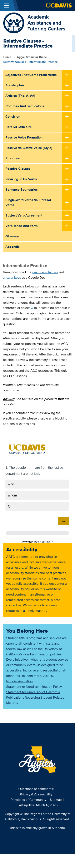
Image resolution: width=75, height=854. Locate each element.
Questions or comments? (36, 788)
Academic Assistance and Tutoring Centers (46, 23)
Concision (12, 116)
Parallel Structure (18, 127)
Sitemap (56, 799)
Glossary (12, 236)
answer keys (12, 277)
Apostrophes (15, 85)
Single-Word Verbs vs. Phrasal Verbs (28, 202)
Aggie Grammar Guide (32, 57)
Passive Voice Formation (23, 137)
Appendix (12, 246)
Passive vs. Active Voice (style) (28, 147)
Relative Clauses (17, 168)
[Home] (13, 22)
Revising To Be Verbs (21, 179)
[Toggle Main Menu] (6, 5)
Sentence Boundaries (21, 189)
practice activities (45, 272)
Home (7, 57)
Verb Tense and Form (21, 225)
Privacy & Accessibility (36, 794)
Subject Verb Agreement (23, 215)
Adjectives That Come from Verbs (31, 74)
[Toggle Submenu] (67, 75)
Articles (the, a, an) (20, 95)
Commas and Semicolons (24, 106)
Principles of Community (28, 799)
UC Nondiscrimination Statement (30, 681)
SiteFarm (58, 827)
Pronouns (12, 158)
